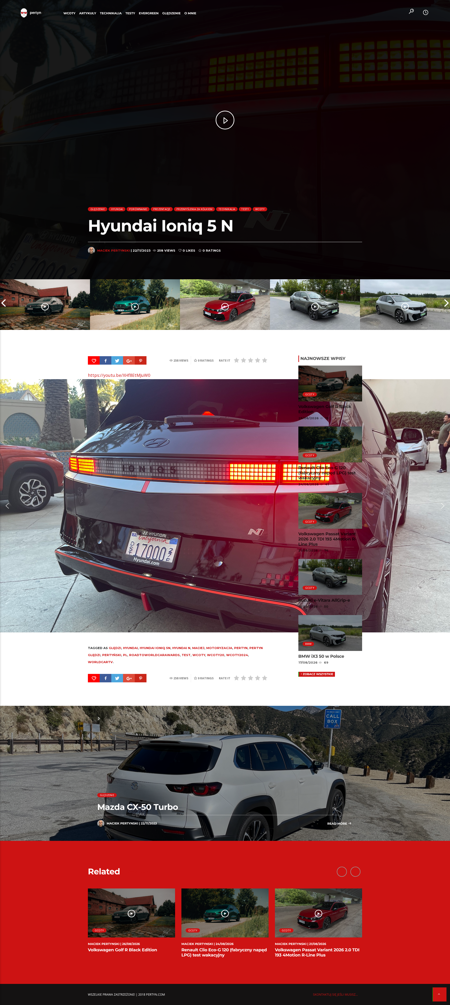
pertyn (241, 648)
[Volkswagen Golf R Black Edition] (45, 304)
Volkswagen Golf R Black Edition (324, 409)
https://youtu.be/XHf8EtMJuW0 (119, 375)
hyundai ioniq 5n (155, 648)
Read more (337, 824)
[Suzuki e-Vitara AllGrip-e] (315, 304)
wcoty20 (215, 655)
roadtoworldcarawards (154, 655)
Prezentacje (161, 209)
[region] (225, 505)
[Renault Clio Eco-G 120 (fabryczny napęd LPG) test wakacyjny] (135, 304)
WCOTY (69, 13)
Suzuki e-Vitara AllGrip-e (324, 600)
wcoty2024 (237, 655)
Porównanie (138, 209)
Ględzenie (171, 13)
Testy (130, 13)
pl (125, 655)
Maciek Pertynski (113, 250)
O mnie (190, 13)
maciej (198, 648)
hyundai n (181, 648)
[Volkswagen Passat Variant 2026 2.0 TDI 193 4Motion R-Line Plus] (225, 304)
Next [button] (446, 304)
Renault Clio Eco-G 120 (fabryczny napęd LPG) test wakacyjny (327, 472)
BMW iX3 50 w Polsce (321, 656)
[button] (7, 506)
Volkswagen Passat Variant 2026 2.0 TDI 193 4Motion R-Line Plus (327, 539)
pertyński (111, 655)
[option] (45, 304)
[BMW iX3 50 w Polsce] (405, 304)
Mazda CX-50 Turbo (137, 807)
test (186, 655)
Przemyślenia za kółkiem (194, 209)
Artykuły (87, 13)
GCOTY (309, 394)
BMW (308, 644)
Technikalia (111, 13)
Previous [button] (3, 304)
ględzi (115, 648)
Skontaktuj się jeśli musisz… (335, 994)
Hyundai (117, 209)
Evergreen (149, 13)
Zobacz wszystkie (318, 674)
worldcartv (100, 662)
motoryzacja (219, 648)
